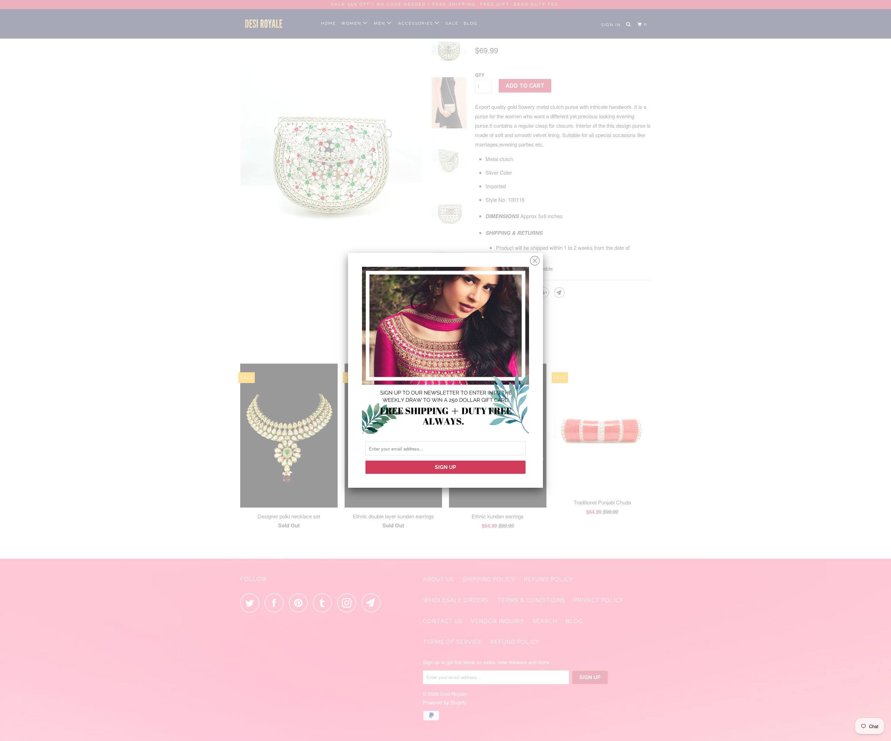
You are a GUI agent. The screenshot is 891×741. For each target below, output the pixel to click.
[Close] (534, 259)
